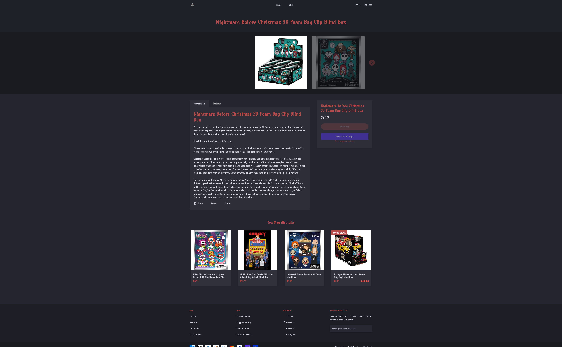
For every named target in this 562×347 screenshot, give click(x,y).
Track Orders (196, 334)
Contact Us (194, 328)
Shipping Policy (243, 322)
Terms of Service (244, 334)
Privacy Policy (243, 316)
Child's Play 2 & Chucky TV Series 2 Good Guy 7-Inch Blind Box (256, 276)
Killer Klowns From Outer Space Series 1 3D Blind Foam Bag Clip (208, 276)
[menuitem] (279, 4)
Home (278, 5)
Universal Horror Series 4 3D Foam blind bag (304, 276)
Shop (291, 5)
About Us (194, 322)
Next (372, 63)
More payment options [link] (344, 141)
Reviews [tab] (217, 103)
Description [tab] (199, 103)
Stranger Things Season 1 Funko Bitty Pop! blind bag (349, 276)
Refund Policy (242, 328)
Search (193, 316)
